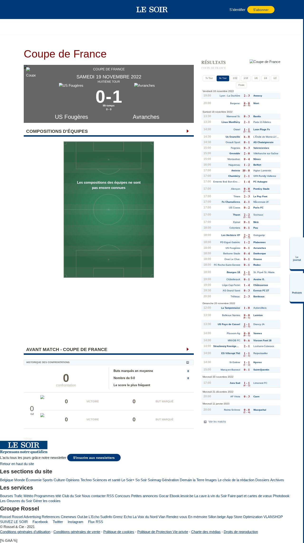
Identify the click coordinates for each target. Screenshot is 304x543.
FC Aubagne (260, 181)
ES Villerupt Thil (230, 353)
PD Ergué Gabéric (230, 242)
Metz (256, 222)
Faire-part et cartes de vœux (250, 496)
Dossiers (262, 480)
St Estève (234, 362)
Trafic (18, 496)
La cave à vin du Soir (210, 496)
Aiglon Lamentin (262, 170)
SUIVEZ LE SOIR (14, 522)
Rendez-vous (176, 517)
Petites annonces (144, 496)
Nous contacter (94, 496)
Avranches (146, 117)
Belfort (257, 164)
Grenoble (234, 153)
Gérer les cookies (47, 501)
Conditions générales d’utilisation (25, 532)
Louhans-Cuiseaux (263, 346)
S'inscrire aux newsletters (94, 458)
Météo (28, 496)
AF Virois (235, 396)
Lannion (258, 315)
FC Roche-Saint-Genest (227, 265)
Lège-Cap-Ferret (231, 285)
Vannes (257, 333)
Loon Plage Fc (261, 129)
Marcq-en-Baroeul (230, 369)
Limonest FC (260, 383)
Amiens (235, 170)
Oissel (236, 129)
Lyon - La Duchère (230, 95)
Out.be (82, 517)
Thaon (236, 214)
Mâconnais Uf (260, 202)
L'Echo (94, 517)
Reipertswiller (260, 353)
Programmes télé (47, 496)
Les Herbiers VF (230, 235)
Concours (122, 496)
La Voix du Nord (145, 517)
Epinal (236, 222)
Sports (48, 480)
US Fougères (71, 117)
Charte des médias (206, 532)
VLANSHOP (273, 517)
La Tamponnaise (230, 308)
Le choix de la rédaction (236, 480)
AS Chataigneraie (263, 142)
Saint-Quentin (261, 369)
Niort (256, 103)
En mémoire (197, 517)
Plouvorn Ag (233, 333)
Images (211, 480)
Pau (255, 227)
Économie (34, 480)
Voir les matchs (217, 421)
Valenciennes (261, 148)
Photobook (281, 496)
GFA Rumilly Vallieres (264, 176)
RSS (110, 496)
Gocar (164, 496)
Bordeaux (259, 296)
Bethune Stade (231, 253)
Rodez (257, 265)
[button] (35, 9)
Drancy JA (259, 324)
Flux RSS (95, 522)
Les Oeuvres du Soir (16, 501)
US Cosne (234, 207)
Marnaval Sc (233, 116)
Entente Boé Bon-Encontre (226, 181)
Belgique (6, 480)
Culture (59, 480)
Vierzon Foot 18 (262, 340)
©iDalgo (28, 438)
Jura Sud (235, 383)
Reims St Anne (232, 409)
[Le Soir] (152, 9)
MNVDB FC (234, 340)
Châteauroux (260, 285)
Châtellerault (233, 279)
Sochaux (258, 214)
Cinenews (68, 517)
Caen (256, 396)
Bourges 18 (233, 272)
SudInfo (106, 517)
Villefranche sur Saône (265, 153)
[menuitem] (297, 253)
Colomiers (234, 227)
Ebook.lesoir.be (181, 496)
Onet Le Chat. (232, 259)
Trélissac (235, 296)
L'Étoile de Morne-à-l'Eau (266, 136)
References (51, 517)
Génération (170, 480)
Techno (86, 480)
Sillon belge (217, 517)
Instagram (75, 522)
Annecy (257, 95)
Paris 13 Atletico (262, 122)
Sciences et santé (106, 480)
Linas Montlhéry (231, 122)
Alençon (235, 188)
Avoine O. (259, 279)
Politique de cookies (118, 532)
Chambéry (234, 176)
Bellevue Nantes (231, 315)
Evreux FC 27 (261, 290)
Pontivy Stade (261, 188)
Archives (277, 480)
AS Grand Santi (231, 290)
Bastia (257, 116)
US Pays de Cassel (229, 324)
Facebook (40, 522)
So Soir (141, 480)
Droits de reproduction (241, 532)
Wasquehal (259, 409)
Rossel (5, 517)
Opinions (73, 480)
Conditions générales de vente (76, 532)
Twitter (57, 522)
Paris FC (258, 207)
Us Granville (233, 136)
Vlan (161, 517)
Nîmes (257, 159)
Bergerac (235, 103)
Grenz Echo (122, 517)
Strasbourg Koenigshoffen (226, 346)
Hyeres (257, 362)
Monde (19, 480)
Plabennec (259, 242)
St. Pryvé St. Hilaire (264, 272)
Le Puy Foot (260, 196)
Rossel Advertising (26, 517)
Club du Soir (71, 496)
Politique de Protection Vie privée (162, 532)
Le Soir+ (127, 480)
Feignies (235, 148)
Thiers (236, 196)
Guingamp (259, 235)
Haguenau (234, 164)
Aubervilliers (259, 308)
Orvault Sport (233, 142)
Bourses (6, 496)
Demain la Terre (192, 480)
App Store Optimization (244, 517)
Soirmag (154, 480)
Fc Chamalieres (231, 202)
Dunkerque (259, 253)
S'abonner (261, 10)
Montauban (234, 159)
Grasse (257, 259)
